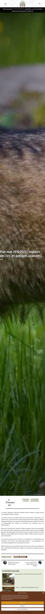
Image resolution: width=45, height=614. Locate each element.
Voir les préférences (22, 609)
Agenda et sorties (7, 9)
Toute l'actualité (34, 501)
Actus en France (35, 499)
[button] (43, 592)
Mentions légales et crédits (17, 612)
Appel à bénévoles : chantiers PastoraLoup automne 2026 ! (28, 574)
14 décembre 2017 (11, 503)
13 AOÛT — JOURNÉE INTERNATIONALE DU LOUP (26, 587)
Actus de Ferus (25, 499)
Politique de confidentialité (27, 612)
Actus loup (25, 501)
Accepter (22, 602)
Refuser (22, 606)
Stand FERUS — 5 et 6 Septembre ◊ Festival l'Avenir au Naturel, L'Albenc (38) (27, 10)
